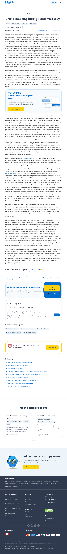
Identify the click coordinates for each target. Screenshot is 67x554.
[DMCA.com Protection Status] (49, 510)
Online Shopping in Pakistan (16, 368)
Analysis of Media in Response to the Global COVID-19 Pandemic (28, 371)
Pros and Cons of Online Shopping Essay (20, 383)
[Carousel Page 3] (33, 440)
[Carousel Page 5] (35, 440)
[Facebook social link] (28, 525)
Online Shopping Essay (46, 416)
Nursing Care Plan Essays (13, 332)
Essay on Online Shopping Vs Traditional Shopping (18, 278)
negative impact (10, 173)
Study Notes (28, 516)
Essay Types (28, 511)
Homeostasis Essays (27, 329)
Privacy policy (9, 546)
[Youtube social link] (32, 525)
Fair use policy (31, 546)
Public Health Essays (12, 329)
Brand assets (48, 520)
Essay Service (8, 13)
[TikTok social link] (35, 525)
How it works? (28, 497)
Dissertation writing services (12, 508)
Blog (26, 514)
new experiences (26, 158)
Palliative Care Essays (42, 329)
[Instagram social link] (38, 525)
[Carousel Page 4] (34, 440)
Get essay (52, 347)
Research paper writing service (13, 506)
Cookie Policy (50, 548)
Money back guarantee (31, 504)
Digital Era (24, 24)
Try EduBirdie (52, 288)
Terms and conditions (20, 546)
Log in (54, 2)
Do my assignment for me (12, 503)
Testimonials (28, 499)
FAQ (26, 502)
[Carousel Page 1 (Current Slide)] (31, 440)
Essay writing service (10, 497)
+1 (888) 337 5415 (51, 500)
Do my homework (10, 511)
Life (22, 13)
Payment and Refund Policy (38, 548)
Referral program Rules (23, 548)
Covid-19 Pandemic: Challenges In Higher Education (24, 374)
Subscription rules (10, 548)
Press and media (49, 518)
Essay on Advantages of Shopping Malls (48, 278)
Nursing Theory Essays (30, 332)
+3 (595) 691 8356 (51, 502)
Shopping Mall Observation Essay (18, 366)
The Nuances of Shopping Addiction (16, 417)
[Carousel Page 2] (32, 440)
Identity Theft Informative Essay (18, 386)
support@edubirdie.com (53, 497)
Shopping (27, 13)
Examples (16, 13)
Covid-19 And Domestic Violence (18, 377)
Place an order (16, 109)
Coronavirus (15, 24)
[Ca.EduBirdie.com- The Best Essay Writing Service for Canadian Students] (7, 534)
